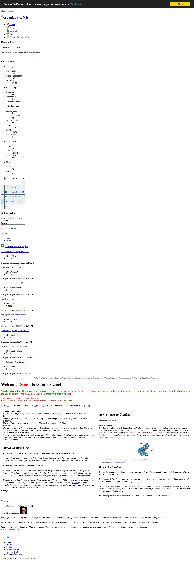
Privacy (9, 545)
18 (9, 197)
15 (23, 192)
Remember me (7, 228)
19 (13, 197)
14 (20, 192)
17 (6, 197)
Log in (9, 547)
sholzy (13, 485)
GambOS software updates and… (15, 251)
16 (2, 197)
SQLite (4, 500)
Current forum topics (16, 246)
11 (9, 192)
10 (6, 192)
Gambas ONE (12, 552)
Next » (17, 529)
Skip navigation (7, 11)
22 (23, 197)
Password (5, 223)
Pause (12, 529)
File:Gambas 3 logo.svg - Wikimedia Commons (111, 462)
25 (9, 202)
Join (8, 238)
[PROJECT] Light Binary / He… (15, 346)
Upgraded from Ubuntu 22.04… (14, 267)
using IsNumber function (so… (14, 362)
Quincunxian (14, 513)
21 (20, 197)
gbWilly (46, 423)
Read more (76, 4)
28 (20, 202)
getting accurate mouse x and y (14, 315)
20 (16, 197)
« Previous (5, 529)
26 (13, 202)
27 (16, 202)
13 (16, 192)
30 (2, 206)
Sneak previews (7, 299)
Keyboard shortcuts (14, 554)
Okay (180, 4)
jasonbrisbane (34, 52)
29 (23, 202)
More (8, 240)
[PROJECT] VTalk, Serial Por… (15, 330)
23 (2, 202)
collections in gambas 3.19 (12, 283)
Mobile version (12, 549)
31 (6, 206)
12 (13, 192)
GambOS (150, 486)
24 (6, 202)
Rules (8, 542)
